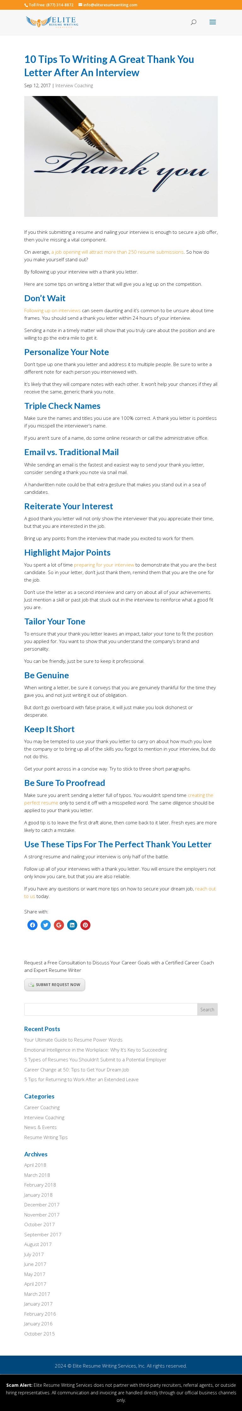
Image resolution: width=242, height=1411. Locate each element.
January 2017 (38, 1304)
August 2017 (38, 1244)
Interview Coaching (74, 85)
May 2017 (34, 1274)
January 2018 (38, 1195)
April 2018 (35, 1165)
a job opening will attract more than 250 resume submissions (117, 252)
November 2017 (42, 1214)
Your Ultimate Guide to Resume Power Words (73, 1039)
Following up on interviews (52, 310)
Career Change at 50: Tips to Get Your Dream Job (76, 1069)
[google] (59, 925)
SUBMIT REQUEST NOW (58, 984)
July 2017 (34, 1254)
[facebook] (32, 925)
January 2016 (38, 1323)
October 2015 (39, 1333)
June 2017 (35, 1264)
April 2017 (35, 1284)
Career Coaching (42, 1107)
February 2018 (40, 1185)
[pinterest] (85, 925)
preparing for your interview (104, 565)
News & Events (40, 1127)
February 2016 (40, 1314)
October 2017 (39, 1224)
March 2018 (37, 1175)
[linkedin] (72, 925)
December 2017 (42, 1204)
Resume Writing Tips (46, 1137)
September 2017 (42, 1234)
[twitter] (46, 925)
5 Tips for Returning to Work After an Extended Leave (81, 1079)
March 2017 (37, 1294)
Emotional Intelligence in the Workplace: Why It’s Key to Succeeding (95, 1050)
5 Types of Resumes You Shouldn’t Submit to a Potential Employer (95, 1059)
